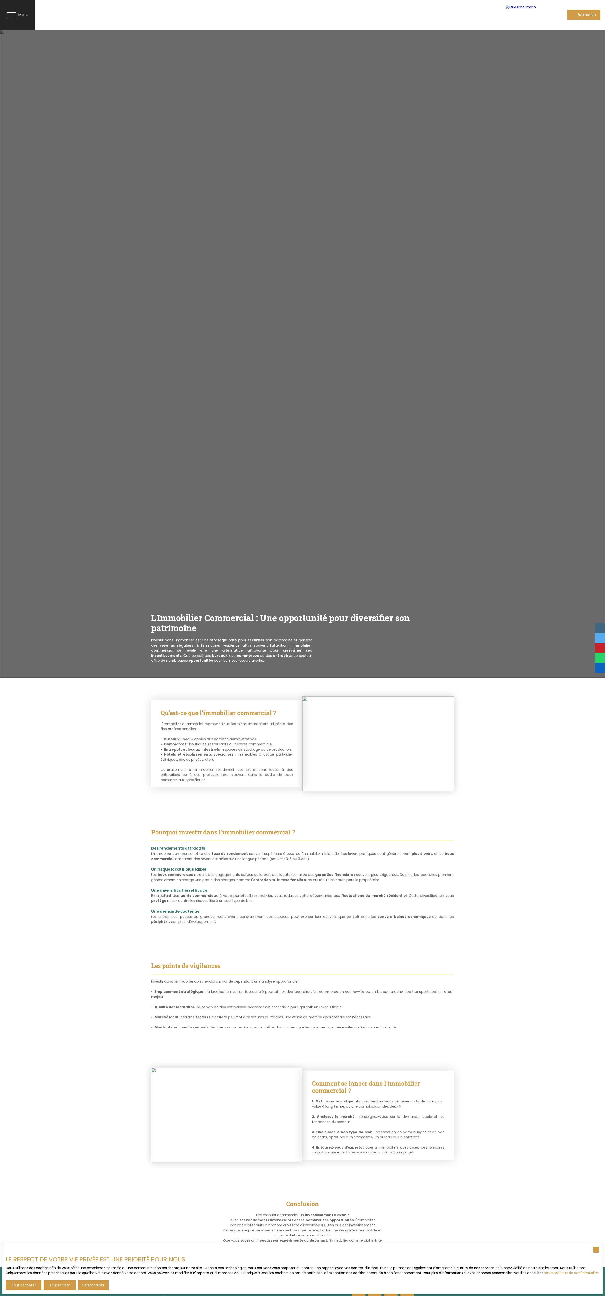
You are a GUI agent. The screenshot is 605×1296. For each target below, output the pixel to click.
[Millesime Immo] (524, 15)
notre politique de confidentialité (571, 1272)
